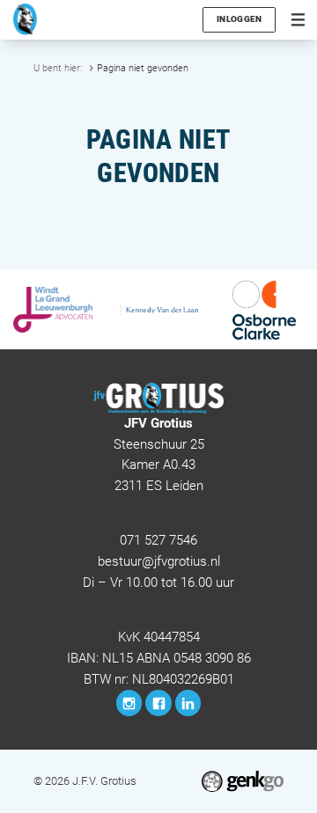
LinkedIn (188, 703)
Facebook (158, 703)
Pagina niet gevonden (142, 68)
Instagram (129, 703)
